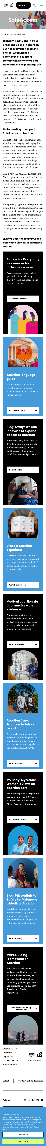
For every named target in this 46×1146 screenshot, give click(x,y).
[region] (23, 1126)
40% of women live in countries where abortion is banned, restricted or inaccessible (22, 74)
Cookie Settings (23, 1134)
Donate (22, 5)
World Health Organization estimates (21, 98)
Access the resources (19, 299)
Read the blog (15, 470)
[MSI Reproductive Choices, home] (8, 5)
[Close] (43, 1110)
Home (6, 34)
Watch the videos (17, 585)
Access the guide (17, 410)
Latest (6, 1081)
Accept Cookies (23, 1141)
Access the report (17, 819)
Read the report (16, 763)
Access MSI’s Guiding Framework (21, 1008)
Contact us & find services (30, 1081)
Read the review (16, 644)
